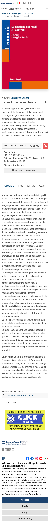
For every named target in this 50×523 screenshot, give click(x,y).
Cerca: (4, 8)
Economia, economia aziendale (19, 395)
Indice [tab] (20, 186)
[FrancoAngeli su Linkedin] (6, 450)
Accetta (25, 499)
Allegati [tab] (42, 186)
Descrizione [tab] (9, 186)
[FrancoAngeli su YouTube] (13, 450)
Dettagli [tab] (31, 186)
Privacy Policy (25, 518)
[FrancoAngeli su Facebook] (3, 450)
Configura (25, 512)
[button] (18, 3)
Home (4, 14)
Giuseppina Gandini (20, 97)
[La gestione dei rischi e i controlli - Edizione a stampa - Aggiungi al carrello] (45, 146)
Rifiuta (25, 506)
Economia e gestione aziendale (21, 14)
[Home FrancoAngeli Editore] (8, 3)
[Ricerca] (47, 9)
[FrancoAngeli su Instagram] (9, 450)
